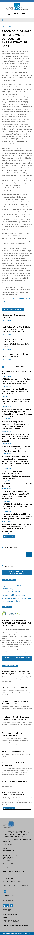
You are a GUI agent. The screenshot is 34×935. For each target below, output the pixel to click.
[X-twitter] (11, 905)
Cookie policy (6, 875)
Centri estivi (11, 586)
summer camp (9, 601)
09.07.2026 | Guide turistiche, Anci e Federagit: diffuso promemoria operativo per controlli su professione (16, 527)
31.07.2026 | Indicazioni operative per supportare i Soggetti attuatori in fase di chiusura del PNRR (16, 448)
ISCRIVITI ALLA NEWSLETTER (17, 573)
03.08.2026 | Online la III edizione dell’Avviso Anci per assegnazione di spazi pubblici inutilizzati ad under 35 (16, 437)
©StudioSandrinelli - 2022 (24, 933)
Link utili (5, 917)
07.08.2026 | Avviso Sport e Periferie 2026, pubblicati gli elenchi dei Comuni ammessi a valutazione (16, 381)
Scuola (25, 598)
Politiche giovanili (20, 595)
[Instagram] (7, 905)
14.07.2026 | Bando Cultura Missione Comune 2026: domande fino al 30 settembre (17, 506)
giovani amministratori (17, 589)
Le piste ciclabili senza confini (14, 687)
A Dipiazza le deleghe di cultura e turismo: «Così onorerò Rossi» (15, 718)
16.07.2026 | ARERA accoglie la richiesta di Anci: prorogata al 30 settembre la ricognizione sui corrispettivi (15, 495)
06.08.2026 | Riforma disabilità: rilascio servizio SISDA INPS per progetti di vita (15, 391)
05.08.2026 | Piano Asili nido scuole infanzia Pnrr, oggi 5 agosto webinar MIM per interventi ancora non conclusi (17, 412)
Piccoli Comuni (5, 595)
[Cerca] (29, 554)
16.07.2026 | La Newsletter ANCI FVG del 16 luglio (17, 485)
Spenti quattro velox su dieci (14, 751)
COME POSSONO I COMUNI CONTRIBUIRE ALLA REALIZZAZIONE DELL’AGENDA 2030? (17, 342)
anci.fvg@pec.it (9, 858)
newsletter (4, 591)
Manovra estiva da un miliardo (15, 781)
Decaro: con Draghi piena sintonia (14, 316)
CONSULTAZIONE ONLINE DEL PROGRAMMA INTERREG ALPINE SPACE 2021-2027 (16, 329)
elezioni (24, 586)
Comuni (18, 586)
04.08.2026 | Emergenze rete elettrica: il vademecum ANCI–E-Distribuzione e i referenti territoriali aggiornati (15, 425)
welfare (17, 601)
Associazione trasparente (9, 868)
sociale (29, 598)
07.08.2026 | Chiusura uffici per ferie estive (17, 372)
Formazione (7, 589)
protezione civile (18, 598)
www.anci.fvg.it (7, 860)
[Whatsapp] (5, 891)
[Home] (2, 20)
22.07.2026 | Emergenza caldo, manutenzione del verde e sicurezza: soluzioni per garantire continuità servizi (16, 474)
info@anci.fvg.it (9, 857)
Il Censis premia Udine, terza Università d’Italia (13, 734)
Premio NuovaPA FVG (7, 598)
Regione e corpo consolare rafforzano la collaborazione (13, 793)
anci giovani (5, 586)
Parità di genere (26, 591)
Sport (3, 601)
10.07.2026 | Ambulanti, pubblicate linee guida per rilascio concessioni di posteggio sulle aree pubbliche (17, 516)
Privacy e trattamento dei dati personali (13, 871)
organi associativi (14, 592)
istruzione (27, 589)
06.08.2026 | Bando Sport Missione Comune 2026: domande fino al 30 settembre (16, 401)
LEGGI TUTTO (8, 536)
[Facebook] (4, 905)
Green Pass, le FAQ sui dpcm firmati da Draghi (15, 355)
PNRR (12, 595)
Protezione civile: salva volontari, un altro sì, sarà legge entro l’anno (16, 672)
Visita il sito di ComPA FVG (10, 914)
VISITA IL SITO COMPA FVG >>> (17, 659)
